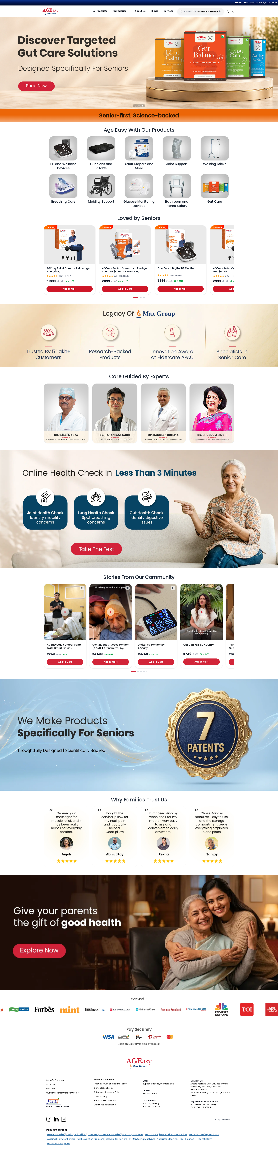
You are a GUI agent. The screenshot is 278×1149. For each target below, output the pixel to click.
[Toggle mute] (82, 588)
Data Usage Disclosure (105, 1104)
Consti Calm (205, 1139)
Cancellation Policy (103, 1088)
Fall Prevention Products (90, 1139)
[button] (135, 105)
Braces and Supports (58, 1143)
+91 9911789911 (150, 1093)
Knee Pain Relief (56, 1134)
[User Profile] (227, 11)
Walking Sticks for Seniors (61, 1139)
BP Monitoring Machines (142, 1139)
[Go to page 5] (146, 671)
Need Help (51, 1088)
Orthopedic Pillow (76, 1134)
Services (168, 11)
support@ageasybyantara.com (159, 1083)
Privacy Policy (100, 1096)
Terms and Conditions (105, 1100)
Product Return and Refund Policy (110, 1083)
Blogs (154, 11)
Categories (119, 11)
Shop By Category (55, 1080)
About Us (140, 11)
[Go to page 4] (144, 671)
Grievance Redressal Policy (107, 1092)
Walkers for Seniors (116, 1139)
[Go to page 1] (135, 297)
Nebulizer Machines (168, 1139)
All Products (100, 11)
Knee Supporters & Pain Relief (104, 1134)
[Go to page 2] (141, 297)
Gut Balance (187, 1139)
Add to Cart (70, 288)
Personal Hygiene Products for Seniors (166, 1134)
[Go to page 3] (144, 297)
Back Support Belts (132, 1134)
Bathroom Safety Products (204, 1134)
